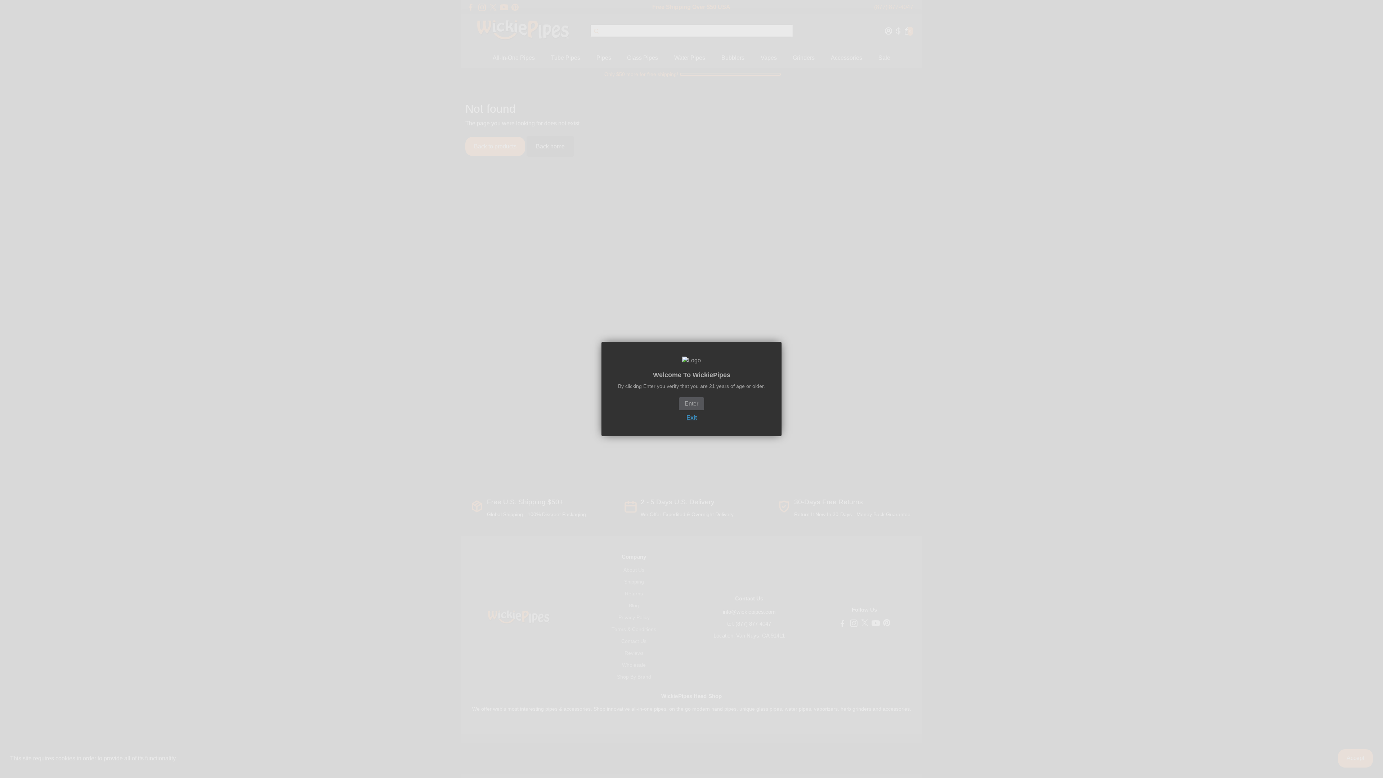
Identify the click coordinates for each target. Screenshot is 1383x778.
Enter (691, 404)
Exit (691, 418)
